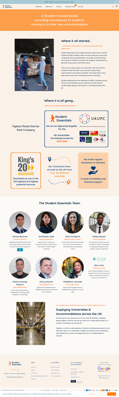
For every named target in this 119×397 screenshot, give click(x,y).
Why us (33, 370)
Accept (111, 394)
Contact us (34, 373)
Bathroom (49, 7)
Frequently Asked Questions (39, 376)
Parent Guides (55, 370)
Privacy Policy (55, 390)
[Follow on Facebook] (11, 370)
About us (33, 367)
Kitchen (58, 7)
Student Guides (55, 367)
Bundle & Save (70, 6)
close (3, 2)
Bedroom (39, 7)
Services (80, 7)
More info (92, 394)
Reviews (33, 379)
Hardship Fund (55, 373)
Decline (101, 394)
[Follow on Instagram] (14, 370)
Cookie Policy (63, 390)
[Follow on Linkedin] (18, 370)
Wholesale (74, 369)
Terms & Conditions (45, 390)
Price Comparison (56, 376)
